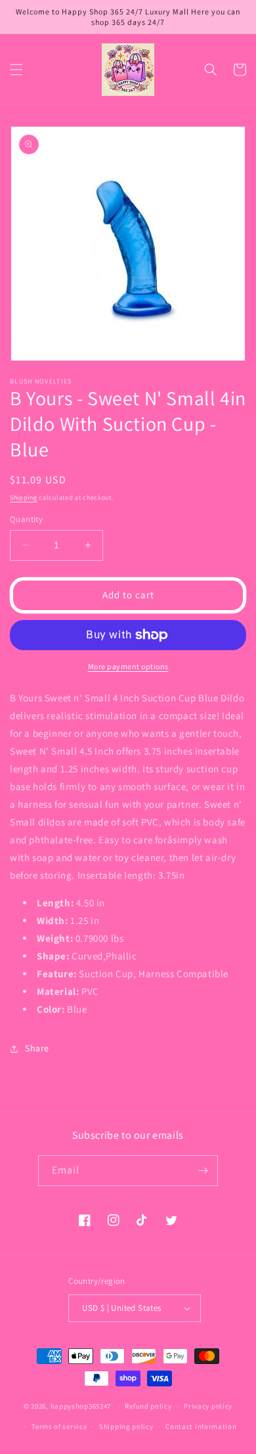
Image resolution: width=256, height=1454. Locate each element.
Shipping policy (126, 1426)
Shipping (23, 497)
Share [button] (37, 1048)
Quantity (26, 519)
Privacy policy (208, 1406)
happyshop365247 (81, 1406)
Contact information (200, 1426)
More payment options (128, 666)
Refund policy (148, 1406)
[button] (16, 69)
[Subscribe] (202, 1170)
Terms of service (59, 1426)
